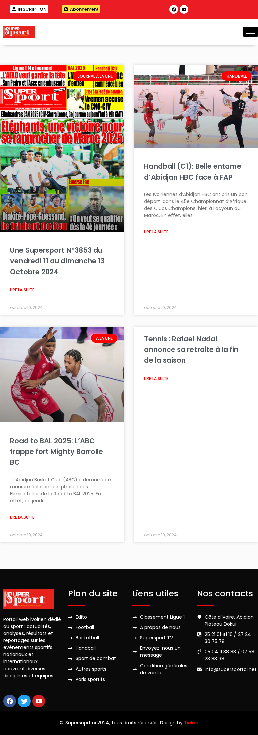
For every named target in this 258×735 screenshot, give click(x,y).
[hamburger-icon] (250, 32)
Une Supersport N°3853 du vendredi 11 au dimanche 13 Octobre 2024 (57, 261)
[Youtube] (184, 9)
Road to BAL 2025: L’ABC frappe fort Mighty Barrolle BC (56, 451)
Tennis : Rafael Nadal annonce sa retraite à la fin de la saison (191, 349)
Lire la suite (22, 290)
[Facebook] (173, 9)
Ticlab (191, 722)
